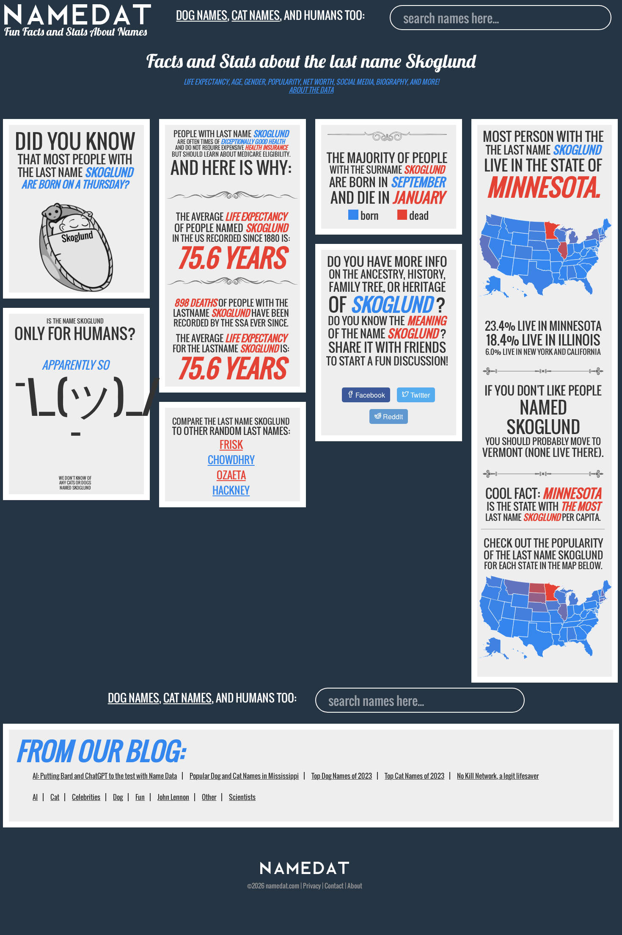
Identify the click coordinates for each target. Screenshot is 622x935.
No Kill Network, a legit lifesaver (498, 776)
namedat (277, 885)
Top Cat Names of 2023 (414, 776)
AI (35, 797)
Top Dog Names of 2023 (341, 776)
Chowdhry (231, 459)
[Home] (304, 871)
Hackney (231, 490)
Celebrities (86, 797)
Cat (54, 797)
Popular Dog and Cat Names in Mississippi (244, 776)
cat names (255, 14)
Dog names (201, 14)
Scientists (242, 797)
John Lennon (173, 797)
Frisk (231, 444)
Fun (140, 797)
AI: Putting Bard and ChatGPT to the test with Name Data (105, 776)
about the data (311, 90)
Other (209, 797)
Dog (118, 797)
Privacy (312, 885)
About (354, 885)
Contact (334, 885)
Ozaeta (231, 474)
